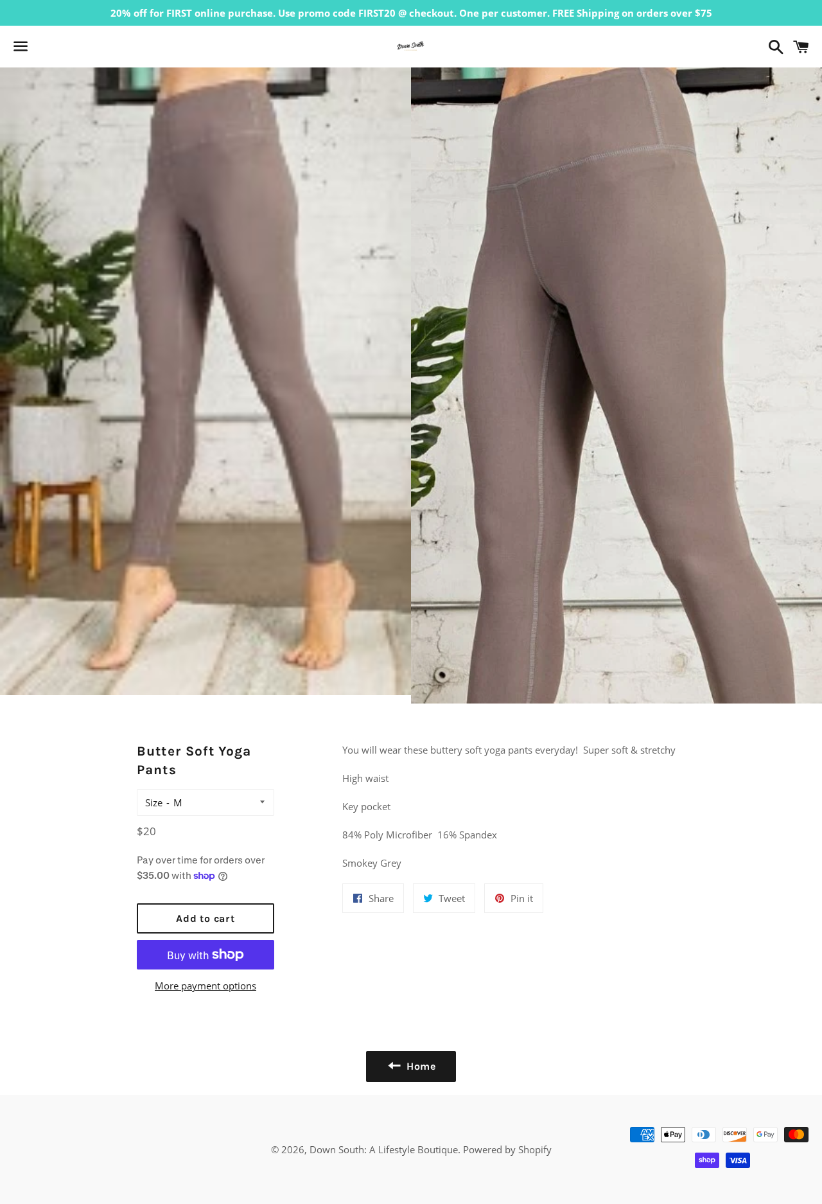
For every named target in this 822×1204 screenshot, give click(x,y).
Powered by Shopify (507, 1149)
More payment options (205, 985)
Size (153, 802)
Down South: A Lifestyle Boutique (384, 1149)
